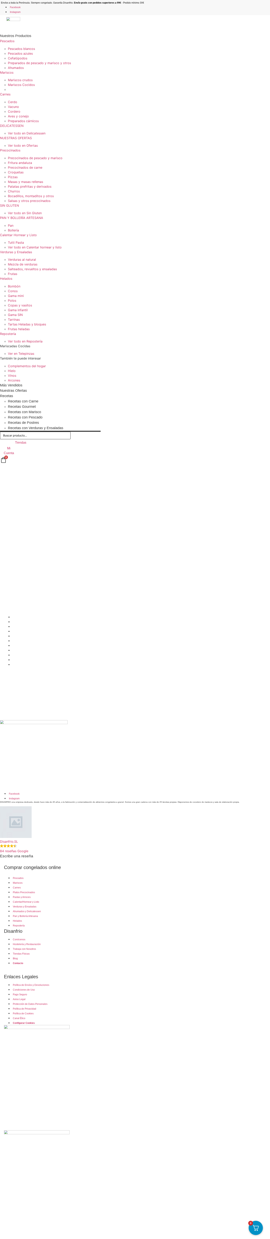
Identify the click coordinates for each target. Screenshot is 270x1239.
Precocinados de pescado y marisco (35, 158)
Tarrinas (14, 319)
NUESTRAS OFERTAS (16, 138)
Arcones (14, 380)
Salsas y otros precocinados (29, 201)
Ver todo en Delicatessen (26, 133)
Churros (14, 191)
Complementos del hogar (27, 366)
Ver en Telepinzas (21, 354)
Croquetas (16, 172)
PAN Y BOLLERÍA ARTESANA (21, 218)
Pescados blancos (21, 49)
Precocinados (10, 150)
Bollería (13, 230)
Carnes (5, 94)
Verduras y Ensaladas (16, 252)
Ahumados (16, 68)
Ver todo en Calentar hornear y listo (35, 247)
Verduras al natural (22, 259)
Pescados (7, 41)
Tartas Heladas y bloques (27, 324)
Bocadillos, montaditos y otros (31, 196)
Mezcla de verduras (22, 264)
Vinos (12, 376)
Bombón (14, 286)
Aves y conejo (18, 116)
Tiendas (20, 442)
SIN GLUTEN (9, 205)
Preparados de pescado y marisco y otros (39, 63)
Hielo (12, 371)
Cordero (14, 111)
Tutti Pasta (16, 242)
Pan (10, 225)
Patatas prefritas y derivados (29, 186)
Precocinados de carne (25, 167)
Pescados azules (20, 53)
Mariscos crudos (20, 80)
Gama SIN (15, 315)
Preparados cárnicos (23, 121)
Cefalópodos (17, 58)
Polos (12, 300)
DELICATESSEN (12, 126)
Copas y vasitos (20, 305)
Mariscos (6, 72)
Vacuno (13, 107)
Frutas (12, 274)
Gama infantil (18, 310)
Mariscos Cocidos (21, 85)
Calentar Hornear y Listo (18, 235)
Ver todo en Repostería (25, 341)
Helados (6, 279)
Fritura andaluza (20, 163)
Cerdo (12, 102)
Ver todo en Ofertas (23, 145)
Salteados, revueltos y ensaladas (32, 269)
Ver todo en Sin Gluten (25, 213)
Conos (13, 291)
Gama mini (16, 296)
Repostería (8, 334)
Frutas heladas (19, 329)
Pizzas (13, 177)
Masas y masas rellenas (25, 182)
